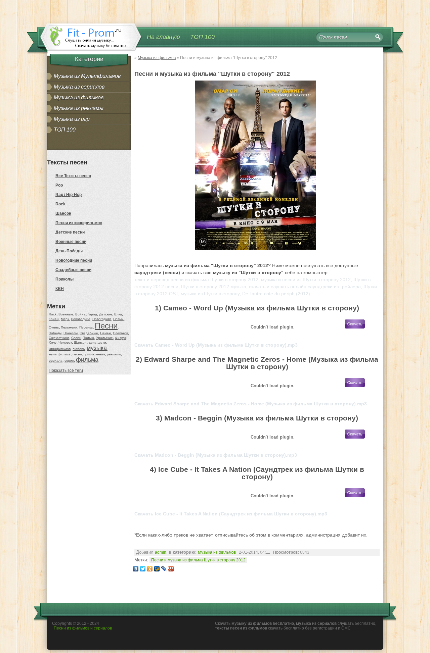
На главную (163, 37)
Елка (118, 314)
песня (77, 354)
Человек (65, 342)
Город (92, 314)
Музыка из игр (72, 119)
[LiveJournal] (164, 568)
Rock (60, 204)
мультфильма (60, 354)
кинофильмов (60, 349)
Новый (118, 319)
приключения (94, 354)
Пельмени (69, 327)
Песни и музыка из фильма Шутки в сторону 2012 (198, 560)
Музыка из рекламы (78, 108)
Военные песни (70, 241)
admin (160, 552)
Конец (54, 319)
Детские (105, 314)
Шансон (63, 213)
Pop (59, 185)
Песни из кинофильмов (78, 222)
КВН (59, 288)
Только (88, 338)
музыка (97, 348)
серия (69, 360)
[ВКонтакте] (135, 568)
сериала (55, 360)
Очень (54, 327)
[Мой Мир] (157, 568)
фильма (87, 359)
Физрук (120, 338)
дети (102, 342)
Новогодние (80, 319)
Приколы (64, 279)
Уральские (104, 338)
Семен (105, 333)
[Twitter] (142, 568)
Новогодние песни (73, 260)
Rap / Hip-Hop (68, 194)
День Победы (69, 251)
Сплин (76, 338)
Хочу (52, 342)
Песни (106, 325)
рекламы (114, 354)
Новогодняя (101, 319)
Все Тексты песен (73, 175)
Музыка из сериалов (79, 87)
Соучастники (59, 338)
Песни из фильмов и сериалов (83, 628)
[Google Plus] (171, 568)
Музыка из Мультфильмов (87, 76)
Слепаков (120, 333)
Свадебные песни (73, 269)
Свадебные (89, 333)
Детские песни (70, 232)
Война (80, 314)
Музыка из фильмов (78, 97)
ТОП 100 (202, 37)
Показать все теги (66, 370)
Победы (55, 333)
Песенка (86, 327)
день (92, 342)
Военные (65, 314)
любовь (79, 349)
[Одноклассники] (150, 568)
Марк (65, 319)
